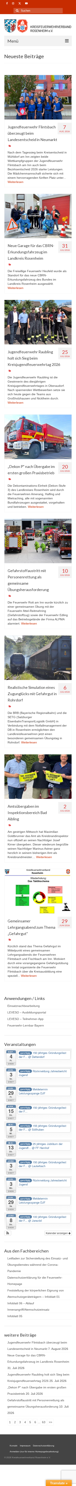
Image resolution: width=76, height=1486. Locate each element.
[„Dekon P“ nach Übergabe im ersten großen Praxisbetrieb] (38, 437)
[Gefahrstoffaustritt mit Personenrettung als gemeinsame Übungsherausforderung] (38, 541)
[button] (7, 1233)
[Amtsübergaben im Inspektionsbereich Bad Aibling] (38, 776)
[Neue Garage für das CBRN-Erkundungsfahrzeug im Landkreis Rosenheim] (38, 216)
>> (50, 1422)
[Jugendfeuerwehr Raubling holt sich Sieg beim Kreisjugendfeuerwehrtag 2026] (38, 322)
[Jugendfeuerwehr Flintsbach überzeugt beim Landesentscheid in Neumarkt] (38, 97)
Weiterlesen (15, 182)
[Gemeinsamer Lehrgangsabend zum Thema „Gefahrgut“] (38, 891)
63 (43, 1422)
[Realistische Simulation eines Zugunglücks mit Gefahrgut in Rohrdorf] (38, 658)
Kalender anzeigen (57, 1233)
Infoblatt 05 (14, 1316)
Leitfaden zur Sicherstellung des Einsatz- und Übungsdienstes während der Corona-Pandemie (37, 1265)
